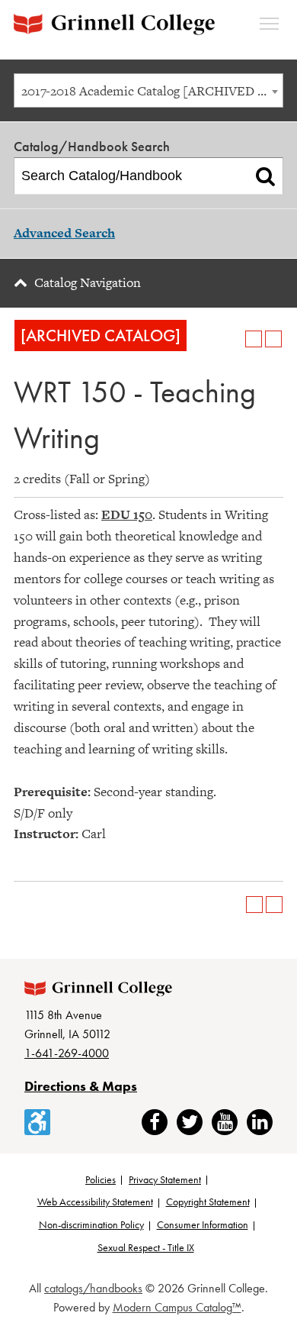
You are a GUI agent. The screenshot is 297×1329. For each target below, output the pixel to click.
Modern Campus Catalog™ (177, 1307)
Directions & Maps (80, 1086)
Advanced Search (64, 233)
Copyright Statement (208, 1201)
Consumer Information (202, 1224)
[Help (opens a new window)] (273, 339)
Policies (100, 1179)
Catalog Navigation (87, 282)
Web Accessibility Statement (95, 1201)
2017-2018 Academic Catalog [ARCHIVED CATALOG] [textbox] (152, 91)
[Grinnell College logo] (114, 24)
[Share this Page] (233, 339)
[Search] (265, 176)
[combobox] (148, 90)
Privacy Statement (165, 1179)
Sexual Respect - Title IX (145, 1247)
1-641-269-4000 (66, 1053)
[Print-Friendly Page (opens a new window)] (253, 339)
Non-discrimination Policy (91, 1224)
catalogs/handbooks (93, 1288)
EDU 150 (126, 514)
